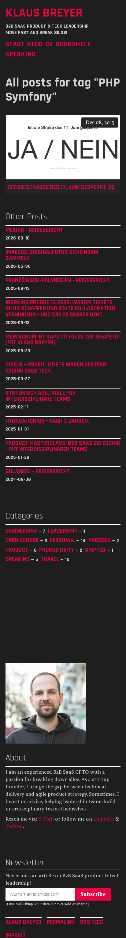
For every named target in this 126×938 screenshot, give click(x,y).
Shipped (96, 549)
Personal (63, 540)
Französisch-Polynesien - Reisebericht (58, 280)
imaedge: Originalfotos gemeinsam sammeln (52, 255)
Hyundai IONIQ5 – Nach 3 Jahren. (47, 421)
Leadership (63, 530)
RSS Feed (91, 921)
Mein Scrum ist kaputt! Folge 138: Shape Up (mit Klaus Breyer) (63, 340)
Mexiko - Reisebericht (34, 230)
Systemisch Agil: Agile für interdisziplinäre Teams (41, 396)
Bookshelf (73, 44)
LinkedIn (103, 819)
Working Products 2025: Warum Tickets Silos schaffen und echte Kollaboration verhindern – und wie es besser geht (60, 308)
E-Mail (46, 819)
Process (100, 540)
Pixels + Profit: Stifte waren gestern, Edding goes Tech (57, 368)
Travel (50, 558)
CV (49, 44)
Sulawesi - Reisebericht (38, 471)
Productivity (57, 549)
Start (15, 44)
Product (17, 549)
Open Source (23, 540)
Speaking (20, 54)
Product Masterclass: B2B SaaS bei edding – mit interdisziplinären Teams (63, 446)
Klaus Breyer (44, 13)
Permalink (61, 921)
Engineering (22, 530)
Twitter (14, 826)
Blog (35, 44)
